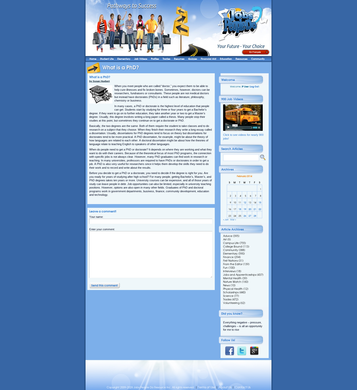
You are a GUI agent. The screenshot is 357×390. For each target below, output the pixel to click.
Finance (228, 257)
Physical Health (233, 289)
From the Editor (232, 264)
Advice (227, 236)
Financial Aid (208, 58)
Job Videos (140, 58)
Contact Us (242, 387)
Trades (166, 58)
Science (228, 296)
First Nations (230, 260)
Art (225, 239)
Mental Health (232, 278)
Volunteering (231, 303)
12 (245, 202)
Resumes (179, 58)
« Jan (226, 219)
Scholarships (231, 292)
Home (92, 58)
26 (245, 215)
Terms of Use (206, 387)
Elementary (124, 58)
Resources (241, 58)
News (226, 285)
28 (255, 215)
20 (250, 209)
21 (255, 209)
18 (240, 209)
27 (250, 215)
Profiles (155, 58)
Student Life (107, 58)
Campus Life (231, 243)
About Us (225, 387)
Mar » (233, 219)
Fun (225, 267)
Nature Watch (232, 282)
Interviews (229, 271)
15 (260, 202)
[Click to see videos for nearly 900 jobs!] (243, 130)
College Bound (232, 246)
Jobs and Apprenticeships (239, 274)
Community (258, 58)
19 (245, 209)
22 (260, 209)
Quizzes (192, 58)
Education (226, 58)
